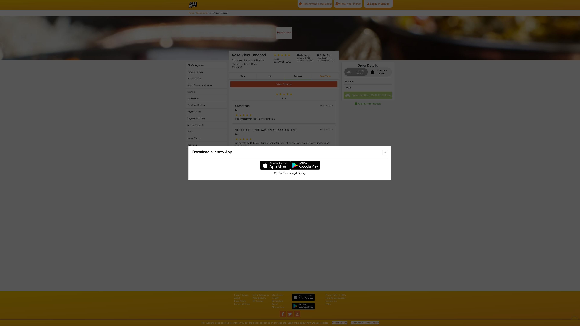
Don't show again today (292, 173)
